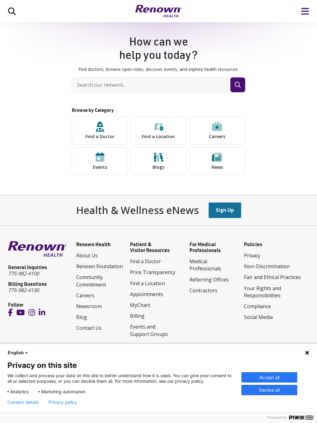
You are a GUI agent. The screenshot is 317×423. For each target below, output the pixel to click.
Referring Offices (209, 279)
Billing (137, 315)
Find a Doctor (100, 136)
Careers (217, 136)
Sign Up (225, 210)
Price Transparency (152, 272)
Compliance (257, 306)
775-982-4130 (23, 290)
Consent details (23, 402)
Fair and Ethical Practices (272, 277)
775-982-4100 (23, 273)
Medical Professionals (205, 265)
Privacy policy (63, 402)
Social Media (258, 317)
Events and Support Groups (149, 330)
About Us (87, 255)
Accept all (269, 377)
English (16, 352)
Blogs (158, 167)
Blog (81, 317)
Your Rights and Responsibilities (262, 292)
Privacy (252, 255)
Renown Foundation (99, 266)
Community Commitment (91, 281)
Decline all (269, 390)
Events (100, 167)
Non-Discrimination (267, 266)
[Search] (12, 11)
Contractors (203, 290)
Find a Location (158, 136)
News (217, 167)
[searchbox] (150, 84)
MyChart (140, 305)
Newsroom (89, 306)
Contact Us (89, 328)
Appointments (146, 294)
